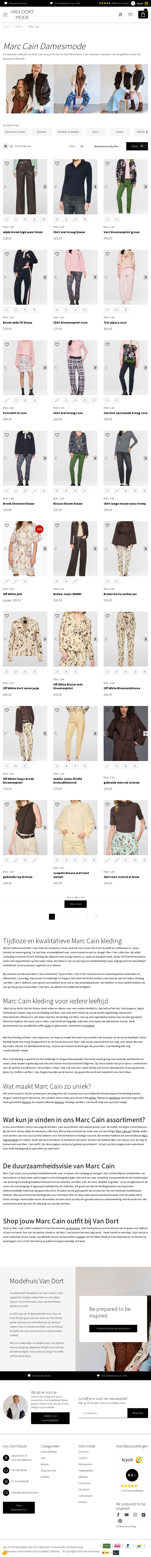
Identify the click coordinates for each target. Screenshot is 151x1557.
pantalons (114, 1098)
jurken (92, 1098)
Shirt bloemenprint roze (70, 322)
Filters (134, 146)
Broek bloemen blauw (18, 503)
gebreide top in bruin (17, 877)
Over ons (83, 1451)
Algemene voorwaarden (18, 1551)
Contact (82, 1458)
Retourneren (85, 1464)
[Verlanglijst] (130, 14)
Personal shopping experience (113, 1328)
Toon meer (76, 904)
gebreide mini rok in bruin (122, 782)
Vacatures (83, 1489)
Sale (43, 1458)
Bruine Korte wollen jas (120, 594)
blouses (59, 1102)
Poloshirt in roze (15, 413)
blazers (26, 1102)
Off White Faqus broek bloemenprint (18, 780)
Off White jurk (12, 594)
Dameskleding (49, 1451)
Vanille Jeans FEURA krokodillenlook (67, 780)
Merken (19, 26)
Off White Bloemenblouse (122, 688)
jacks (48, 1025)
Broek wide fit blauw (17, 322)
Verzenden (84, 1483)
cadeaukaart (85, 1495)
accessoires (73, 1228)
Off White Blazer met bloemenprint (68, 686)
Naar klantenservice (19, 1507)
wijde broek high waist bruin (23, 232)
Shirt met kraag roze (68, 413)
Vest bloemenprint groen (122, 232)
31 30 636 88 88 (20, 1481)
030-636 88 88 (19, 1470)
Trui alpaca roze (115, 322)
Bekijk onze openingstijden (50, 1418)
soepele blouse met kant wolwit (71, 875)
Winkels (45, 1477)
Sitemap (83, 1477)
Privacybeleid (41, 1551)
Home (6, 26)
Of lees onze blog (126, 1526)
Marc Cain (34, 26)
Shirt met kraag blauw (69, 232)
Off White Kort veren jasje (21, 688)
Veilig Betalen (85, 1470)
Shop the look (48, 1470)
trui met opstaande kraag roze (125, 413)
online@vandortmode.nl (24, 1492)
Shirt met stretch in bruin (121, 877)
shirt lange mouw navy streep (125, 503)
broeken (89, 1025)
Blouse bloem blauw (67, 503)
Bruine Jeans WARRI (67, 594)
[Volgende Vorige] (96, 917)
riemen (80, 1237)
